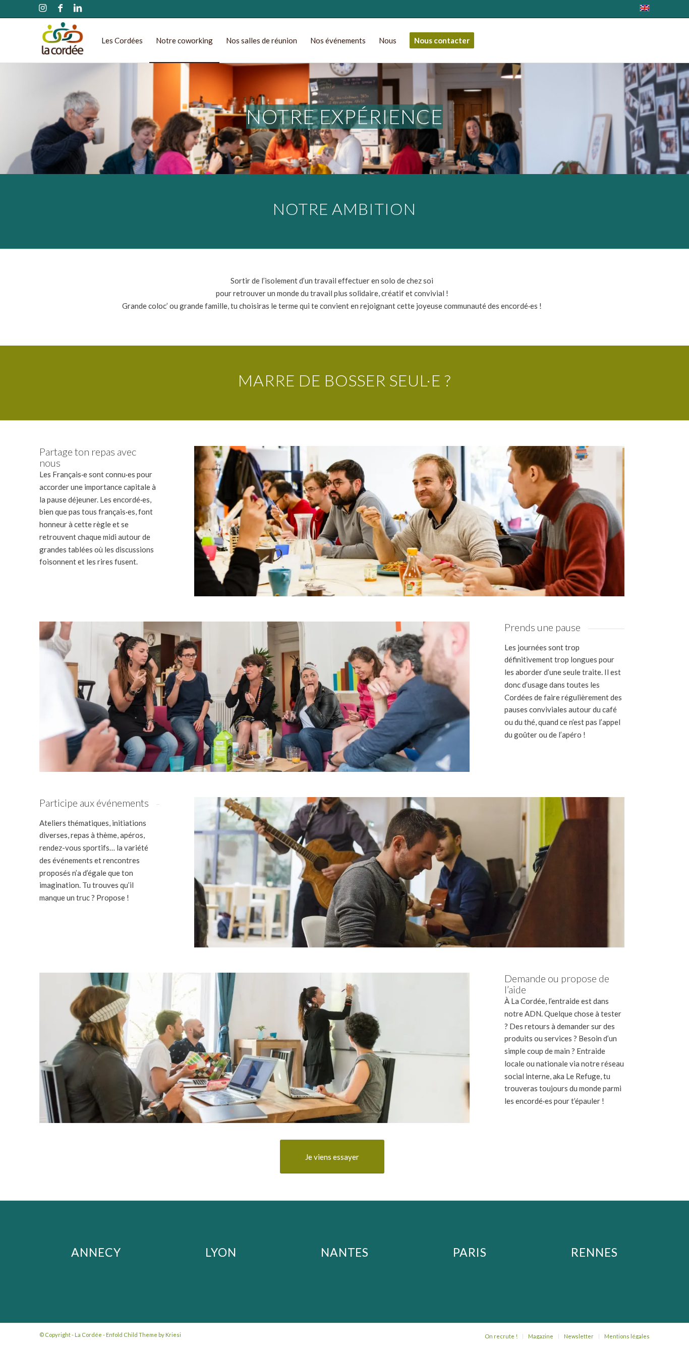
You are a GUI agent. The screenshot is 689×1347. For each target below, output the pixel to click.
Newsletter (579, 1336)
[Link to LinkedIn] (77, 9)
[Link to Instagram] (42, 9)
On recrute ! (501, 1336)
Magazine (540, 1336)
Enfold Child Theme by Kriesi (143, 1334)
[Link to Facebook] (60, 9)
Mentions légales (627, 1336)
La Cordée (88, 1334)
